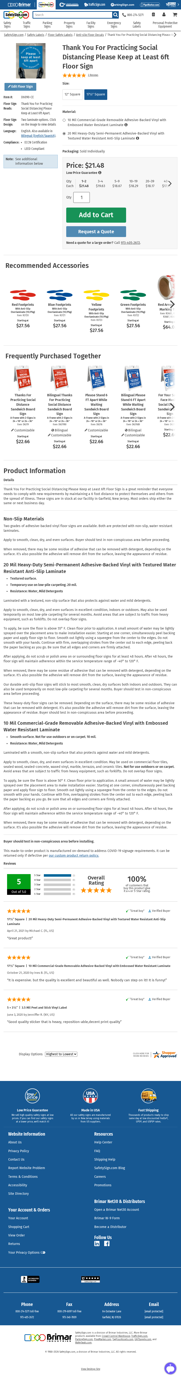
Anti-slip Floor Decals (90, 35)
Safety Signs (7, 24)
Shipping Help (104, 1160)
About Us (15, 1142)
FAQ (97, 1151)
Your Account (18, 1218)
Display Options (31, 1054)
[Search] (115, 15)
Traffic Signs (27, 24)
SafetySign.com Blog (109, 1168)
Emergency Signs (114, 24)
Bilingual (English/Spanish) (38, 136)
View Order (16, 1235)
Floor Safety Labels (60, 35)
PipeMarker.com (102, 1339)
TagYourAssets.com (122, 1339)
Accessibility (17, 1185)
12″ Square (72, 94)
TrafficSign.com (139, 1336)
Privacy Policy (18, 1151)
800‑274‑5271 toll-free (27, 1311)
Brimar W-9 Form (107, 1218)
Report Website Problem (26, 1168)
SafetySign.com (14, 35)
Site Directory (18, 1194)
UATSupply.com (143, 1339)
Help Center (103, 1142)
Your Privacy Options (24, 1253)
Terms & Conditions (23, 1177)
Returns (14, 1244)
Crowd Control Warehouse (116, 1336)
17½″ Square (95, 94)
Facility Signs (90, 24)
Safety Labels (35, 35)
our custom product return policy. (74, 856)
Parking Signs (47, 24)
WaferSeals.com (83, 1342)
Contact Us (16, 1160)
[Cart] (175, 15)
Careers (100, 1177)
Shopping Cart (18, 1227)
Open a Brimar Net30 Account (116, 1210)
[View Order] (153, 15)
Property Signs (69, 24)
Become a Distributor (110, 1227)
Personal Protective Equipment (165, 24)
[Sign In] (164, 15)
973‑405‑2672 (130, 243)
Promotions (102, 1185)
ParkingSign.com (84, 1339)
